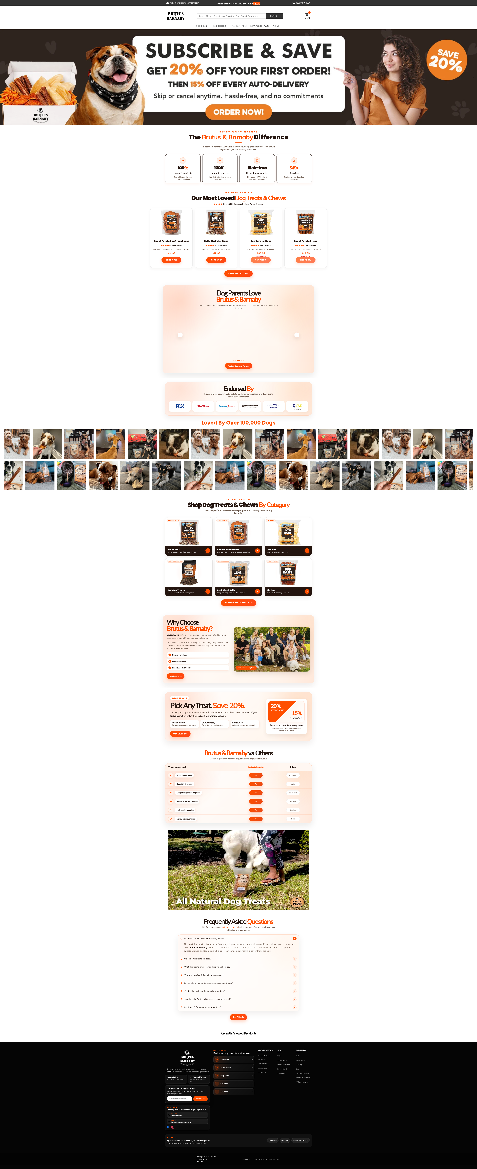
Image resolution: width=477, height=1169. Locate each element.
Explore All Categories (238, 602)
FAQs (279, 1056)
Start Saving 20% (180, 734)
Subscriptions (300, 1060)
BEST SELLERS (219, 26)
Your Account (262, 1068)
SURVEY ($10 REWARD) (260, 26)
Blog (297, 1069)
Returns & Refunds (283, 1065)
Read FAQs (284, 1140)
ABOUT (276, 26)
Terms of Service (282, 1069)
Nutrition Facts (282, 1060)
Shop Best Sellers (238, 273)
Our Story (299, 1065)
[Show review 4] (241, 360)
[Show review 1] (233, 360)
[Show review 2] (235, 360)
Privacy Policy (281, 1073)
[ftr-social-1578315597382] (168, 1127)
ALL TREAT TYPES (239, 26)
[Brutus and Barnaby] (180, 16)
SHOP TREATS (201, 26)
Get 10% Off (200, 1098)
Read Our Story (176, 676)
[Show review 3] (238, 360)
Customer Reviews (302, 1073)
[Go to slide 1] (237, 122)
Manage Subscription (300, 1140)
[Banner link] (238, 77)
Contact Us (262, 1072)
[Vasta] (187, 1057)
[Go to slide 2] (239, 122)
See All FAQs (238, 1017)
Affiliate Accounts (302, 1082)
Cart (297, 1056)
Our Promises (262, 1064)
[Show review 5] (243, 360)
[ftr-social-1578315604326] (172, 1127)
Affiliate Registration (303, 1078)
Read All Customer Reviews (238, 366)
